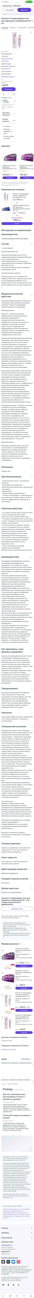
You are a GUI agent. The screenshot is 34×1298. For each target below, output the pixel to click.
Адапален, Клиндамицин (9, 873)
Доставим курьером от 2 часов (8, 131)
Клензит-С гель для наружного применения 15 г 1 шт (23, 972)
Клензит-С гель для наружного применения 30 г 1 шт (9, 167)
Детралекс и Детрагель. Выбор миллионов (15, 1080)
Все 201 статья (18, 1090)
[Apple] (3, 1262)
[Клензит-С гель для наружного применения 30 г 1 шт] (8, 956)
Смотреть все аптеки (8, 1049)
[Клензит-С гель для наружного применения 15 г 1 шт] (8, 978)
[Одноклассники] (8, 1285)
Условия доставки (6, 1040)
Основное (4, 27)
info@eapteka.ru (7, 1245)
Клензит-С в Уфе (14, 1216)
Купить (17, 223)
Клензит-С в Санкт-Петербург (21, 1209)
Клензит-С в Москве (8, 1209)
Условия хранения (5, 120)
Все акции (25, 1059)
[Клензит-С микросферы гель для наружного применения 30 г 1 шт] (8, 1000)
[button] (5, 2)
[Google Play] (8, 1262)
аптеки (11, 1197)
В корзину (10, 177)
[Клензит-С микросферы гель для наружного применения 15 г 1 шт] (8, 1022)
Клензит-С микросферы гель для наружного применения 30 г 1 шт (23, 994)
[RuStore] (13, 1262)
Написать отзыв (17, 909)
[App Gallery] (18, 1262)
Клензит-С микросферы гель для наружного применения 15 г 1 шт (23, 1016)
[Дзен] (18, 1285)
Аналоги (13, 27)
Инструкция (22, 27)
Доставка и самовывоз (6, 114)
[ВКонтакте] (3, 1285)
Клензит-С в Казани (16, 1212)
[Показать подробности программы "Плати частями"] (15, 101)
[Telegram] (13, 1285)
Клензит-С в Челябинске (19, 1214)
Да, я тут (24, 10)
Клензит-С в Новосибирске (10, 1211)
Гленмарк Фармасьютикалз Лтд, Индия (7, 58)
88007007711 (5, 1251)
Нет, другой (10, 10)
